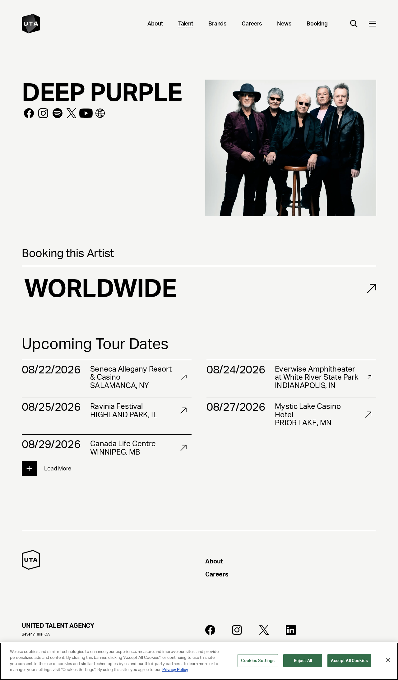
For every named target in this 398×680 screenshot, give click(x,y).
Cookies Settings (258, 660)
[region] (199, 661)
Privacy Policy (175, 669)
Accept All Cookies (349, 660)
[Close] (388, 660)
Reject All (303, 660)
